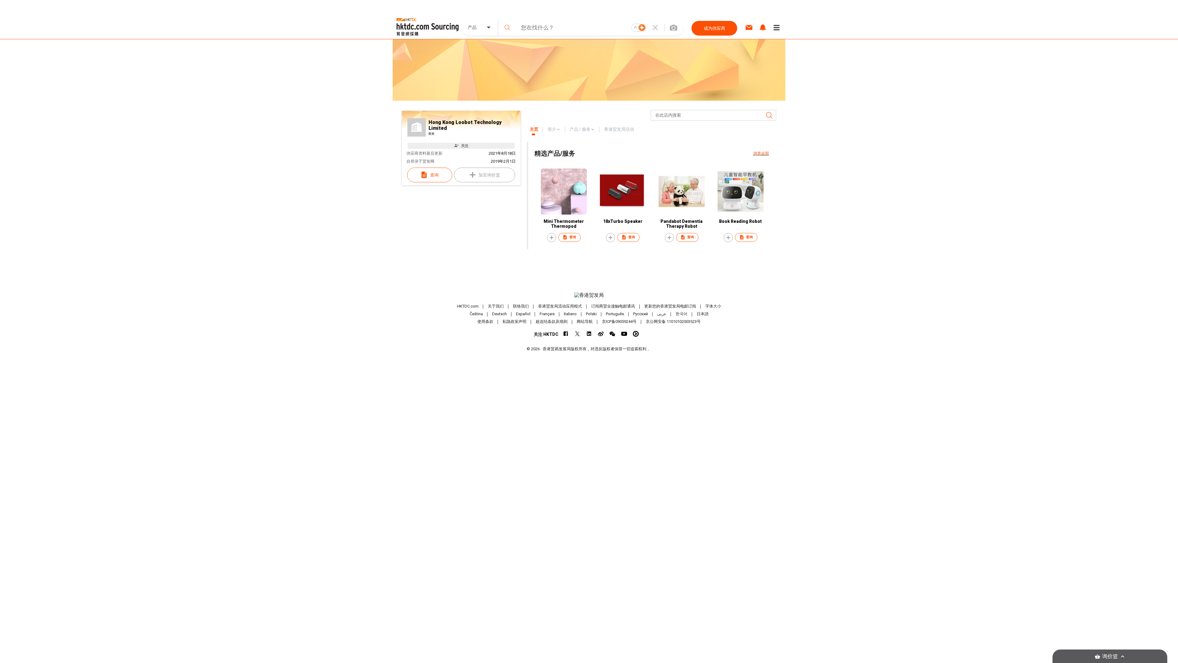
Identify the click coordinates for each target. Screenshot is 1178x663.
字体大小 (713, 306)
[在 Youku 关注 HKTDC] (636, 334)
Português (615, 314)
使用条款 (485, 321)
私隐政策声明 (514, 321)
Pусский (640, 314)
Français (547, 314)
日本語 (703, 314)
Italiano (570, 314)
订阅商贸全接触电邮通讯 (613, 306)
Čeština (476, 314)
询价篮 (1110, 656)
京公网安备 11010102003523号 (673, 321)
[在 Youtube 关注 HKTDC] (624, 334)
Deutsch (499, 314)
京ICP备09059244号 (619, 321)
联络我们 (521, 306)
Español (523, 314)
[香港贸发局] (589, 295)
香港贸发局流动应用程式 (560, 306)
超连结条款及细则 (552, 321)
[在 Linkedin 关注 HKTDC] (589, 334)
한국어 (681, 314)
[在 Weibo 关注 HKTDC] (601, 334)
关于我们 (496, 306)
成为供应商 (714, 28)
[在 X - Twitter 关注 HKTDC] (577, 334)
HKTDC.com (468, 306)
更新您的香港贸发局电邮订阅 (670, 306)
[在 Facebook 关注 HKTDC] (566, 334)
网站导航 (585, 321)
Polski (591, 314)
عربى (661, 314)
